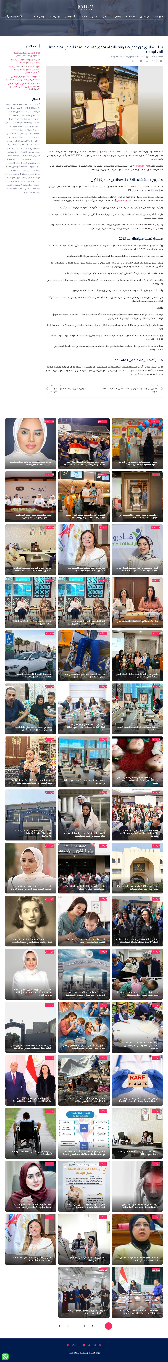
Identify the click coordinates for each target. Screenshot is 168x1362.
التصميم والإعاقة (24, 119)
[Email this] (159, 61)
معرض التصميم (30, 192)
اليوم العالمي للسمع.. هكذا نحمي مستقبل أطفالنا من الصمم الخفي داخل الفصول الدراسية (139, 1045)
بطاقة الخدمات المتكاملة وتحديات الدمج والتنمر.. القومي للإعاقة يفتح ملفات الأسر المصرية (139, 833)
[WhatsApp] (89, 1345)
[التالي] (59, 1326)
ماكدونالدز (26, 185)
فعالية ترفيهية (16, 181)
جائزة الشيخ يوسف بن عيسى (28, 148)
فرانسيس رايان (12, 174)
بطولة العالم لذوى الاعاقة (19, 145)
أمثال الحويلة (14, 112)
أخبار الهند (15, 108)
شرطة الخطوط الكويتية (30, 174)
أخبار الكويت (26, 108)
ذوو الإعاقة (12, 159)
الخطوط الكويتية (32, 134)
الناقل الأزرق (15, 137)
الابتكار (36, 119)
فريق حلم (35, 178)
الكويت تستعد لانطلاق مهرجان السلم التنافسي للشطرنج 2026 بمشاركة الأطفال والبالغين (24, 69)
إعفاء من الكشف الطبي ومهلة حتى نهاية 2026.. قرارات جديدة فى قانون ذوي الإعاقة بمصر (86, 727)
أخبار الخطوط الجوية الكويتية (28, 104)
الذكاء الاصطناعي (123, 201)
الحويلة (20, 126)
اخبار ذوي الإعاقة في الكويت (28, 115)
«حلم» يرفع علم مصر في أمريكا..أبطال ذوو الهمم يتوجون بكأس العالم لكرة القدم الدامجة (24, 86)
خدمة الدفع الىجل (25, 159)
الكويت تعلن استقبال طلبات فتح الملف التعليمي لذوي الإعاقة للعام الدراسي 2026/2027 (33, 833)
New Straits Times (141, 166)
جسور (20, 156)
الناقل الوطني (33, 141)
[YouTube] (99, 1345)
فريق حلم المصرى (22, 178)
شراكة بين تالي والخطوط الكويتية (24, 170)
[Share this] (153, 61)
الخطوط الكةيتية (19, 130)
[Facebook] (84, 1345)
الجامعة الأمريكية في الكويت (18, 123)
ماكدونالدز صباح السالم (28, 189)
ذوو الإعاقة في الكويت (30, 163)
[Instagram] (94, 1345)
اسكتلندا (12, 115)
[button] (126, 16)
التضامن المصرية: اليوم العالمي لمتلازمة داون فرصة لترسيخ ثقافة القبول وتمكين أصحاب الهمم (138, 780)
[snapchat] (73, 1345)
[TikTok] (78, 1345)
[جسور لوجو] (84, 6)
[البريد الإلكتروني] (68, 1345)
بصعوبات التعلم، (108, 152)
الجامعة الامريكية (32, 126)
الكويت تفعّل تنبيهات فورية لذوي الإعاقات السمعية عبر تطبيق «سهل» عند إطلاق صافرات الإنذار (32, 992)
